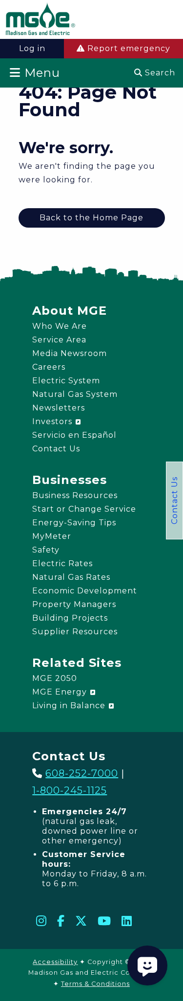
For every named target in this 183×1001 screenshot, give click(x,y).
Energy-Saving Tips (74, 522)
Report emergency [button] (127, 48)
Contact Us (174, 500)
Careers (48, 367)
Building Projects (70, 618)
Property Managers (74, 604)
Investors (53, 421)
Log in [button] (32, 48)
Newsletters (58, 407)
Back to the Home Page (91, 217)
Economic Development (84, 590)
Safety (46, 549)
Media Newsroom (69, 353)
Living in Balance (70, 705)
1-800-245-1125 (69, 790)
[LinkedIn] (127, 920)
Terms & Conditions (95, 983)
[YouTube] (104, 920)
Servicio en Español (74, 435)
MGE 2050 (54, 678)
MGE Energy (60, 692)
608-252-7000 (81, 773)
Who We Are (59, 326)
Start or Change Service (84, 509)
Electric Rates (62, 563)
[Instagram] (41, 920)
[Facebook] (61, 920)
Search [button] (158, 72)
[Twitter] (81, 920)
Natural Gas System (75, 394)
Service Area (59, 339)
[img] (40, 20)
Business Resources (75, 495)
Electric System (66, 380)
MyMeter (51, 536)
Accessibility (55, 961)
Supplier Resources (75, 631)
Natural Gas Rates (71, 577)
